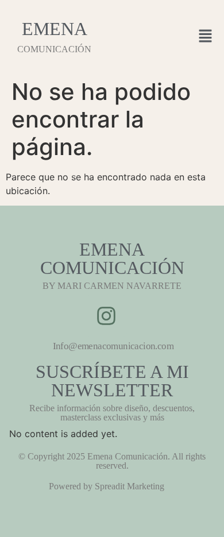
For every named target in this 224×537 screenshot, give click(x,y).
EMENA (54, 28)
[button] (205, 36)
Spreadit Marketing (129, 486)
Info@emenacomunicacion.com (113, 346)
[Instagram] (106, 316)
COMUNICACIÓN (54, 49)
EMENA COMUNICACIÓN (112, 258)
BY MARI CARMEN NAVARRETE (112, 286)
